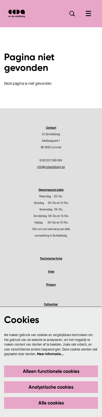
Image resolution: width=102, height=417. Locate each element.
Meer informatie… (50, 354)
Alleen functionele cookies (51, 371)
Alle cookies (51, 403)
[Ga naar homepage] (16, 13)
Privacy (51, 284)
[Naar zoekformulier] (72, 14)
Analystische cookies (51, 387)
